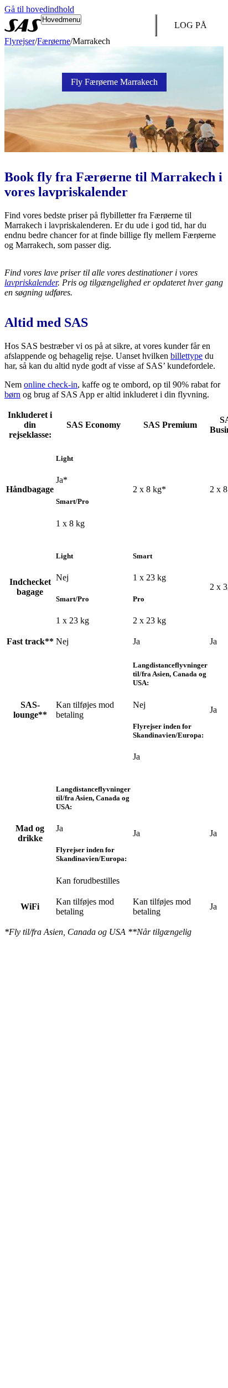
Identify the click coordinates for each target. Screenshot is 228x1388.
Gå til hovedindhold (39, 9)
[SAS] (22, 25)
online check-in (50, 384)
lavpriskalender (31, 282)
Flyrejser (19, 41)
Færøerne (53, 41)
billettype (186, 356)
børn (12, 394)
